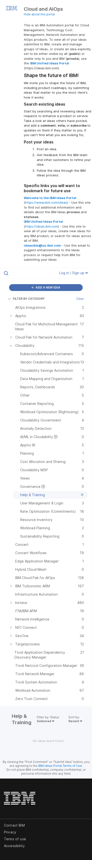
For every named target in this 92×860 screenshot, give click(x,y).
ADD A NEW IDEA (47, 287)
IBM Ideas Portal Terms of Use (60, 766)
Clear (80, 298)
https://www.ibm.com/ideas (46, 202)
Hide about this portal (39, 14)
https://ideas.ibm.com (41, 226)
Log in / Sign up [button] (72, 273)
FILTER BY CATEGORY (29, 298)
